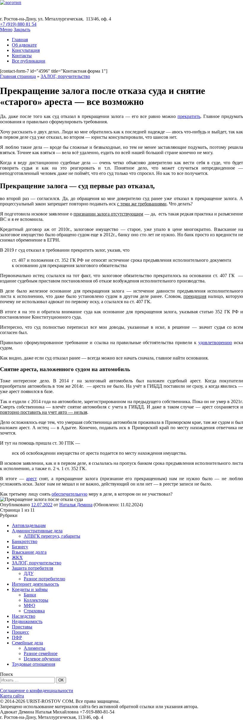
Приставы (22, 626)
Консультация (26, 50)
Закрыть (22, 29)
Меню (6, 29)
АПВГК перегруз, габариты (52, 536)
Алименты (34, 648)
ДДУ (28, 573)
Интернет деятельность (35, 584)
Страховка (34, 610)
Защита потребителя (32, 568)
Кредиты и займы (30, 589)
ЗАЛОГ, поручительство (65, 76)
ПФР (17, 637)
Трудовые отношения (33, 664)
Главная (20, 39)
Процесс (20, 632)
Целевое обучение (42, 658)
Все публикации (28, 60)
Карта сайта (12, 695)
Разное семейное (40, 653)
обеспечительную (69, 494)
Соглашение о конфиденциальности (36, 690)
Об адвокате (24, 44)
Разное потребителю (44, 578)
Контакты (22, 55)
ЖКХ (17, 557)
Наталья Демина (75, 504)
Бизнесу (20, 546)
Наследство (23, 616)
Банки (30, 594)
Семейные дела (27, 642)
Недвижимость (27, 621)
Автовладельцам (29, 525)
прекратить (189, 116)
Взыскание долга (29, 552)
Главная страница (18, 76)
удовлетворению (215, 342)
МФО (29, 605)
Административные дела (37, 530)
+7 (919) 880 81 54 (18, 24)
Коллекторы (36, 600)
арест (31, 478)
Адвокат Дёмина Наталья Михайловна (101, 10)
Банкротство (24, 541)
